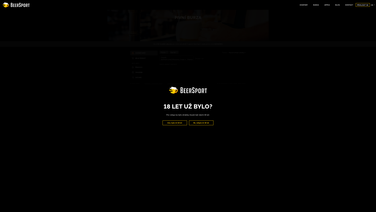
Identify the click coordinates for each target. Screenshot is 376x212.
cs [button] (372, 5)
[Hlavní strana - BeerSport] (16, 4)
